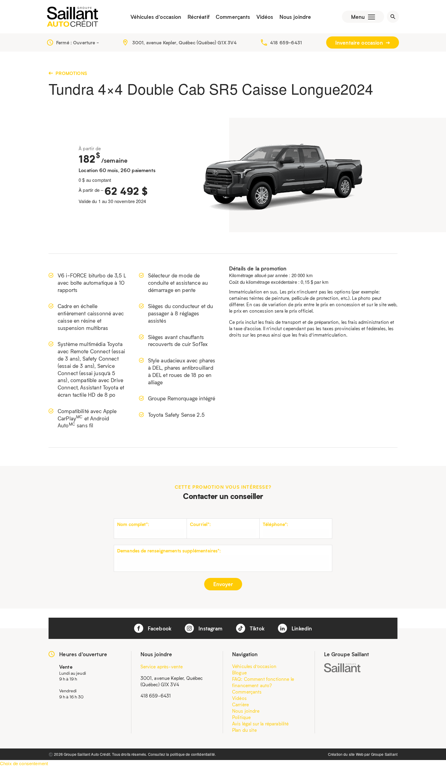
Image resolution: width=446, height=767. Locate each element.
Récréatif (199, 16)
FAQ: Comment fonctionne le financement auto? (263, 682)
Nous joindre (295, 16)
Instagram (210, 628)
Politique (241, 717)
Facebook (158, 628)
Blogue (239, 673)
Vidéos (264, 16)
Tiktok (256, 628)
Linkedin (301, 628)
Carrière (240, 704)
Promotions (70, 73)
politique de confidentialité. (193, 754)
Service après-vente (161, 666)
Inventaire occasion (359, 42)
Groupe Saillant (384, 754)
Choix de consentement (24, 763)
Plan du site (244, 730)
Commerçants (233, 16)
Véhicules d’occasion (155, 16)
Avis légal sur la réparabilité (260, 724)
